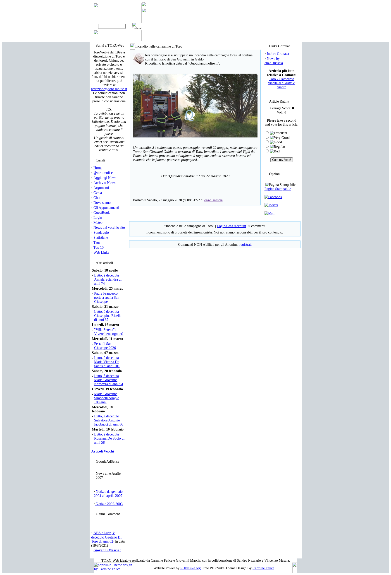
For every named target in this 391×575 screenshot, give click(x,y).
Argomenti (101, 188)
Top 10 (98, 247)
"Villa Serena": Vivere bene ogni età (109, 332)
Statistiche (100, 237)
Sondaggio (101, 232)
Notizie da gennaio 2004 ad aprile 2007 (108, 494)
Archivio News (104, 183)
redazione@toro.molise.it (109, 89)
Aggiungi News (104, 178)
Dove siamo (102, 202)
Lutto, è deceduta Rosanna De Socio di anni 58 (109, 438)
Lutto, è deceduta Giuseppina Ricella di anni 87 (107, 316)
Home (97, 168)
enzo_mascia (213, 200)
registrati (245, 244)
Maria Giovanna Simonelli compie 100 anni (106, 398)
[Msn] (269, 213)
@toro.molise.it (104, 173)
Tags (96, 242)
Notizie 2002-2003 (109, 504)
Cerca (97, 193)
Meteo (98, 222)
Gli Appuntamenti (106, 207)
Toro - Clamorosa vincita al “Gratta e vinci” (281, 83)
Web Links (101, 252)
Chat (96, 198)
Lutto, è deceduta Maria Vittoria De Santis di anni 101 (107, 362)
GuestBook (101, 212)
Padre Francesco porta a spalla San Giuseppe (106, 297)
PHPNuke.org (190, 568)
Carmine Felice (263, 568)
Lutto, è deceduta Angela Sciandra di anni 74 (108, 279)
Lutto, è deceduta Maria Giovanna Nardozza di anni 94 (108, 380)
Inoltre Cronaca (278, 53)
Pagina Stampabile (278, 189)
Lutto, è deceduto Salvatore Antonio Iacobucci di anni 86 (108, 420)
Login (97, 217)
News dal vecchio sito (109, 227)
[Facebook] (273, 197)
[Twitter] (271, 205)
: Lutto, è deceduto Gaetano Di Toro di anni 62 (106, 535)
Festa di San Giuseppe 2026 (105, 346)
